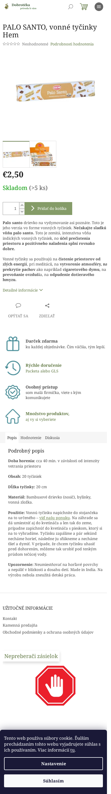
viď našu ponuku (54, 517)
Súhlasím (53, 781)
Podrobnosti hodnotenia (72, 43)
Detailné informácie (20, 290)
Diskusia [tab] (52, 437)
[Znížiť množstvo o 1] (22, 212)
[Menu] (98, 6)
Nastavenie (53, 764)
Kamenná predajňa (20, 625)
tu (72, 750)
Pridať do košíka (52, 208)
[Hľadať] (70, 6)
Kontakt (10, 618)
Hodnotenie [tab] (30, 437)
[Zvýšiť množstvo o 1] (22, 205)
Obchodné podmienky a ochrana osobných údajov (48, 632)
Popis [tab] (12, 437)
